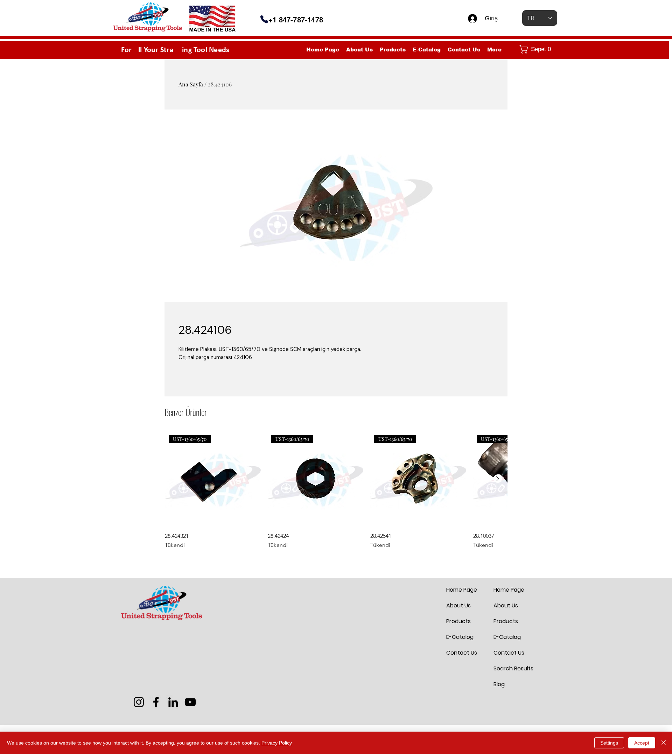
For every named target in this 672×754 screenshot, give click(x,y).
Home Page (461, 590)
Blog (499, 684)
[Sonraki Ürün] (497, 478)
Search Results (510, 668)
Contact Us (461, 653)
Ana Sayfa (190, 84)
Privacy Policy (276, 743)
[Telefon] (264, 19)
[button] (536, 49)
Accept (641, 743)
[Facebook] (156, 702)
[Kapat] (663, 742)
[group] (335, 490)
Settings (609, 743)
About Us (458, 605)
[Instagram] (139, 702)
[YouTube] (190, 702)
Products (458, 621)
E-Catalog (460, 637)
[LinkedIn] (173, 702)
